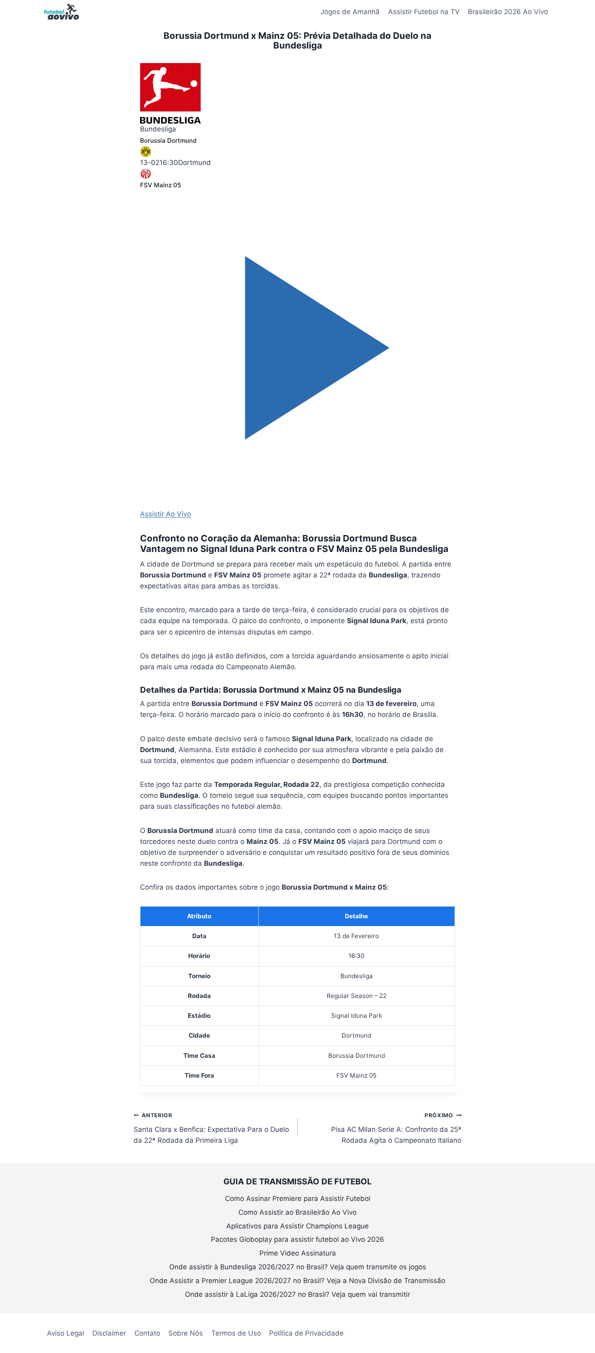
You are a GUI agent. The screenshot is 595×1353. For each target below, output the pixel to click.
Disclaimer (109, 1333)
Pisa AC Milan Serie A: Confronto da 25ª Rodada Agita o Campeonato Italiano (396, 1128)
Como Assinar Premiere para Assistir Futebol (297, 1198)
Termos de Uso (236, 1333)
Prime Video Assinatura (297, 1253)
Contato (147, 1333)
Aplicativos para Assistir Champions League (297, 1226)
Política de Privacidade (306, 1333)
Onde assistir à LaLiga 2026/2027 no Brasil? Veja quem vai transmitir (297, 1294)
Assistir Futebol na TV (424, 12)
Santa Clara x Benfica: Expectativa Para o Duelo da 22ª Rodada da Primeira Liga (211, 1128)
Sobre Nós (185, 1333)
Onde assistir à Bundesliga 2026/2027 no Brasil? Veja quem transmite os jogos (297, 1267)
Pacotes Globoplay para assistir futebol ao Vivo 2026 (297, 1239)
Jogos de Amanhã (350, 12)
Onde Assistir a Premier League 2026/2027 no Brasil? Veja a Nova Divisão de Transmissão (297, 1281)
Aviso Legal (65, 1333)
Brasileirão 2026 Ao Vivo (508, 12)
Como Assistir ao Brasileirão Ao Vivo (297, 1212)
